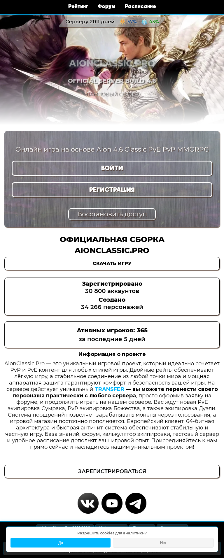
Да (60, 543)
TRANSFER (109, 389)
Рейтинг (79, 6)
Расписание (140, 6)
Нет (163, 543)
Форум (107, 6)
